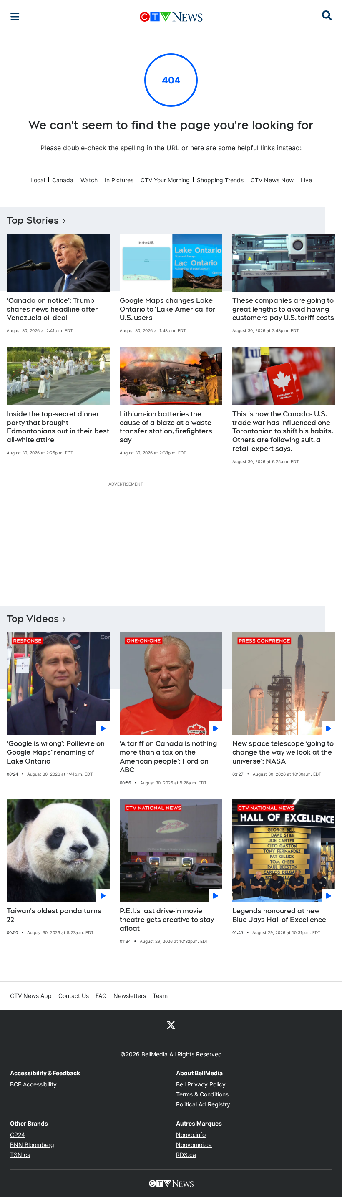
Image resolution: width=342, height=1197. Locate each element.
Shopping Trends (220, 180)
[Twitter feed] (171, 1025)
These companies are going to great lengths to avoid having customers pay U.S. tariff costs (283, 309)
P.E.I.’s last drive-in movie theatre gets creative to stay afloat (167, 919)
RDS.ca (186, 1154)
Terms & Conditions (202, 1094)
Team (160, 995)
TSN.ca (20, 1154)
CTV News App (31, 995)
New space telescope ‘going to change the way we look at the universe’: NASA (283, 752)
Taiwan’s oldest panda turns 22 (54, 915)
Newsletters (129, 995)
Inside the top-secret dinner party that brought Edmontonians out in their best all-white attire (58, 427)
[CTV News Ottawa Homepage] (171, 17)
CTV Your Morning (165, 180)
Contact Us (73, 995)
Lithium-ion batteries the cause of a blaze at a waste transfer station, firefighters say (166, 427)
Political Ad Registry (203, 1104)
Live (306, 180)
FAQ (101, 995)
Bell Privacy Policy (201, 1084)
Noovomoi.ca (194, 1144)
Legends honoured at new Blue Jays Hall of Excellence (279, 915)
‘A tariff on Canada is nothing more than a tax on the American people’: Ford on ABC (168, 757)
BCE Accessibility (33, 1084)
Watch (89, 180)
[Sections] (15, 16)
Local (37, 180)
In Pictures (119, 180)
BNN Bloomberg (32, 1144)
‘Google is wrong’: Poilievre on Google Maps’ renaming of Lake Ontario (56, 752)
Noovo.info (191, 1134)
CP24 (17, 1134)
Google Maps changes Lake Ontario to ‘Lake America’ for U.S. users (168, 309)
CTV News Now (272, 180)
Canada (62, 180)
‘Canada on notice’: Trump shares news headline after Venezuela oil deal (52, 309)
